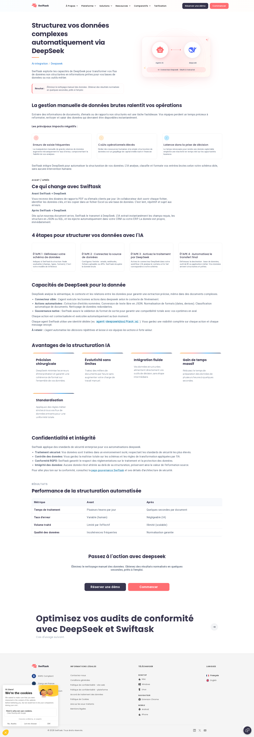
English (213, 680)
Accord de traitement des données (86, 694)
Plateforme (87, 6)
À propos (70, 6)
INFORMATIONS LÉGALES (83, 666)
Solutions (104, 6)
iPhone (145, 714)
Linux (144, 689)
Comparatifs (141, 6)
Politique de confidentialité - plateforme (89, 689)
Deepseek (57, 63)
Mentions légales (78, 708)
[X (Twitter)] (199, 730)
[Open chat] (247, 730)
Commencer (219, 5)
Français (214, 675)
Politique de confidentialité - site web (87, 685)
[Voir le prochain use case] (214, 627)
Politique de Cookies (79, 699)
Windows (146, 684)
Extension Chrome (150, 699)
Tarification (160, 6)
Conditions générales (80, 680)
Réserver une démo (195, 5)
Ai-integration (40, 63)
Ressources (122, 6)
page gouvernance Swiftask (107, 470)
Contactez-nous (78, 675)
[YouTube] (205, 730)
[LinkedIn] (194, 730)
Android (145, 709)
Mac (144, 679)
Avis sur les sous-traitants (82, 704)
